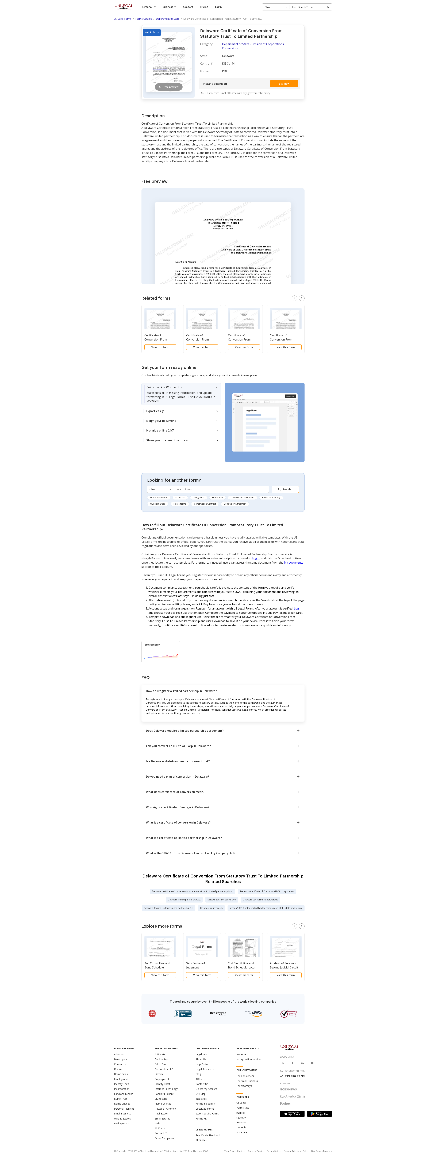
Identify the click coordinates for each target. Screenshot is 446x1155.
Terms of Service (256, 1151)
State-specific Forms (207, 1113)
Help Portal (202, 1064)
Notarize (241, 1054)
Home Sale (217, 497)
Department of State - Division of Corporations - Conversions (254, 46)
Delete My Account (206, 1088)
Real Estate (161, 1113)
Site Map (201, 1093)
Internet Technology (166, 1088)
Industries (201, 1098)
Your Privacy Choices (234, 1151)
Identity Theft (121, 1084)
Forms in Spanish (205, 1103)
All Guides (201, 1140)
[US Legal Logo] (289, 1048)
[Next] (302, 298)
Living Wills (161, 1098)
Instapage (242, 1132)
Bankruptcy (120, 1059)
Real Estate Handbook (208, 1135)
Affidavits (160, 1054)
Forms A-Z (161, 1133)
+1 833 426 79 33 (292, 1076)
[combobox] (276, 7)
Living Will (180, 497)
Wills (157, 1123)
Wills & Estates (122, 1118)
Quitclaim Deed (158, 503)
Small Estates (162, 1118)
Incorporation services (249, 1059)
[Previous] (294, 298)
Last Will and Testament (242, 497)
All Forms (160, 1128)
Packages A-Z (122, 1123)
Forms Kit (201, 1118)
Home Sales (121, 1074)
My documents (293, 562)
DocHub (241, 1127)
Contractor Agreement (235, 503)
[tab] (181, 394)
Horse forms (180, 503)
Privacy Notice (274, 1151)
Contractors (121, 1064)
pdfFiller (240, 1112)
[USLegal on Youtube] (312, 1063)
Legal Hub (201, 1054)
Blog (198, 1074)
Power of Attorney (271, 497)
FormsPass (242, 1107)
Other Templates (164, 1138)
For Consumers (245, 1076)
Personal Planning (124, 1108)
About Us (201, 1059)
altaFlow (241, 1122)
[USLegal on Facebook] (292, 1063)
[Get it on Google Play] (319, 1113)
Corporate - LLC (164, 1069)
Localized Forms (205, 1108)
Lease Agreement (158, 497)
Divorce (118, 1069)
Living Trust (198, 497)
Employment (121, 1079)
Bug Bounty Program (321, 1151)
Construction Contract (205, 503)
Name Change (122, 1103)
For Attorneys (244, 1085)
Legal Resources (205, 1069)
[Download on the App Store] (292, 1113)
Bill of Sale (161, 1064)
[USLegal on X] (283, 1063)
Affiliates (200, 1079)
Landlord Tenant (123, 1093)
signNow (241, 1117)
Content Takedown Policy (296, 1151)
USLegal (241, 1102)
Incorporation (121, 1088)
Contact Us (202, 1084)
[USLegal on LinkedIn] (302, 1063)
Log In (256, 558)
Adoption (119, 1054)
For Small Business (247, 1081)
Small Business (122, 1113)
